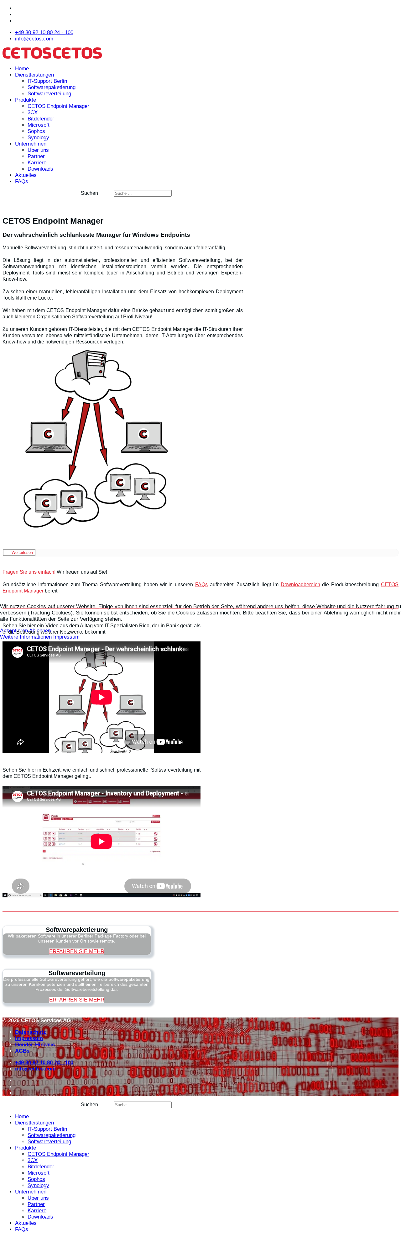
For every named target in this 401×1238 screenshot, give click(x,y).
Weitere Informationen (26, 637)
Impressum (66, 637)
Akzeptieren (14, 631)
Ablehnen (40, 631)
